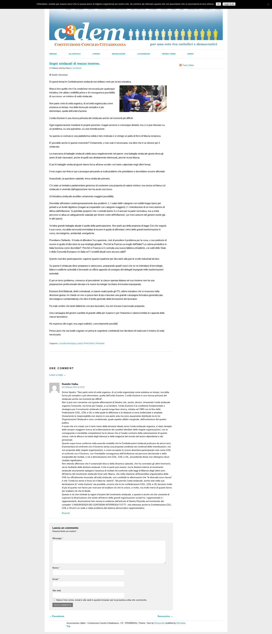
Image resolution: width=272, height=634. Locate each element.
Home (68, 9)
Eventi (190, 54)
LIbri (182, 9)
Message (57, 538)
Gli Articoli (75, 54)
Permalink (100, 343)
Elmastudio (159, 623)
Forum (164, 9)
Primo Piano (89, 343)
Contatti (207, 9)
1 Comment (76, 68)
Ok (218, 4)
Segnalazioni (118, 54)
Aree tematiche (138, 9)
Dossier (153, 9)
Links (173, 9)
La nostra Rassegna (67, 343)
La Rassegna (143, 54)
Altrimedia (180, 623)
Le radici (102, 9)
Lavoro (80, 343)
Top (68, 626)
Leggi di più (229, 4)
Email (55, 579)
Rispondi (66, 513)
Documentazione (118, 9)
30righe (53, 54)
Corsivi (96, 54)
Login (218, 9)
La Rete (91, 9)
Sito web (56, 590)
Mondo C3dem (168, 54)
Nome (56, 567)
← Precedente (56, 616)
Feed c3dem (188, 65)
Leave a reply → (57, 375)
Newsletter (193, 9)
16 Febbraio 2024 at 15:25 (73, 387)
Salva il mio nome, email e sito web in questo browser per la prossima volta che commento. (101, 600)
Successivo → (165, 616)
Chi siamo (79, 9)
